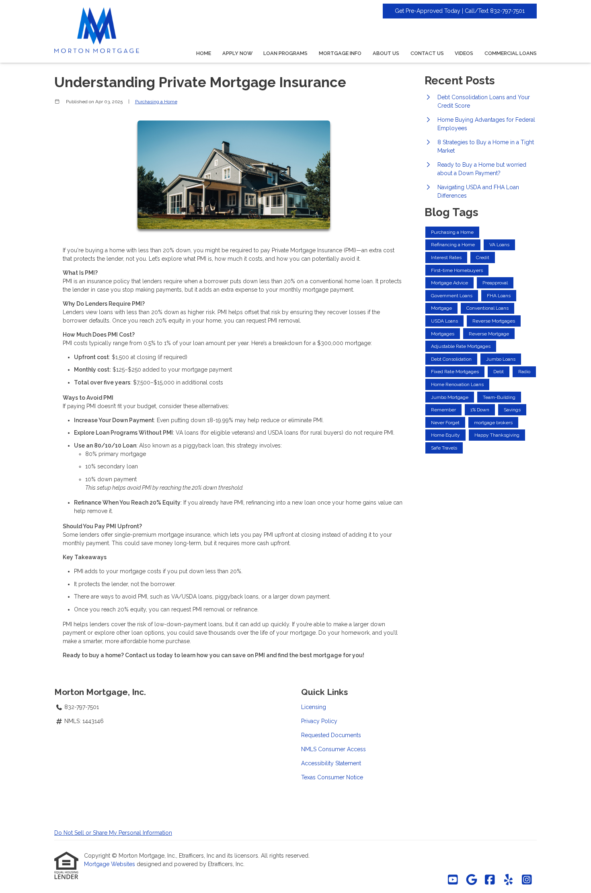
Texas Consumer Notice (332, 777)
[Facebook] (490, 880)
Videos (464, 53)
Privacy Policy (319, 721)
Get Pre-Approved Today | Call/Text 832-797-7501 (460, 11)
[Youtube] (453, 880)
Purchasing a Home (156, 101)
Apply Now (237, 53)
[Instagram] (527, 880)
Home (203, 53)
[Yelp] (508, 880)
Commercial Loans (510, 53)
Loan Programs (285, 53)
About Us (386, 53)
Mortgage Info (340, 53)
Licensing (313, 707)
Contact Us (427, 53)
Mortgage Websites (110, 864)
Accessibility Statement (331, 763)
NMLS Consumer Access (333, 749)
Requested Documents (331, 735)
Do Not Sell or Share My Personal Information (113, 833)
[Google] (471, 880)
